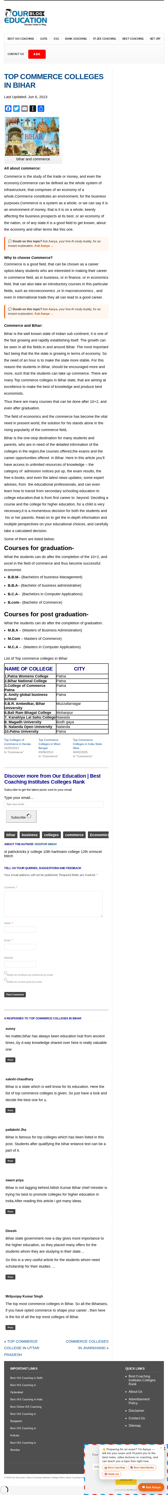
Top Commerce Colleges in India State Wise (87, 744)
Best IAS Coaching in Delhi (26, 1377)
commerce (74, 835)
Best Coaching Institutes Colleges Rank (142, 1380)
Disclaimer (136, 1410)
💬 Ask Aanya (151, 1487)
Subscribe (19, 817)
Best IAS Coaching (19, 39)
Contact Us (16, 54)
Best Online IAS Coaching (25, 1406)
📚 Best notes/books (142, 1467)
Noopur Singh (46, 844)
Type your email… (19, 798)
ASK (37, 54)
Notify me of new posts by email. (24, 982)
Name (8, 923)
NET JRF (155, 38)
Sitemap (135, 1425)
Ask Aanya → (43, 245)
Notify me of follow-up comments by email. (30, 975)
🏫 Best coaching (114, 1467)
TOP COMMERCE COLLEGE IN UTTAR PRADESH (21, 1348)
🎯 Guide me (111, 1474)
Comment (10, 887)
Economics (100, 835)
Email (8, 940)
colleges (51, 835)
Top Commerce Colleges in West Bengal (49, 744)
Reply (10, 1060)
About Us (135, 1391)
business (30, 835)
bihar (10, 835)
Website (8, 957)
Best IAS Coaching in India (26, 1399)
